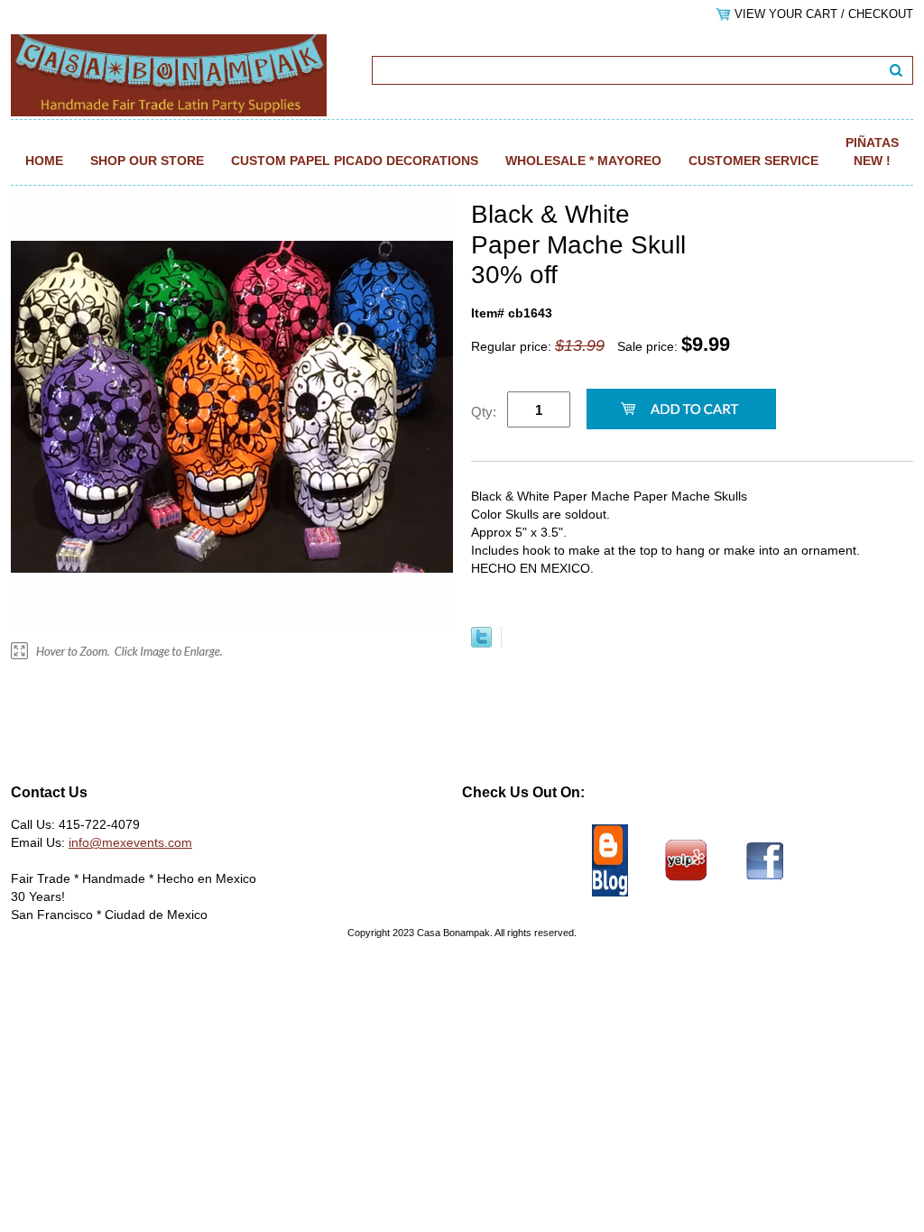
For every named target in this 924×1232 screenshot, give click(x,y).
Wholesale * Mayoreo (583, 160)
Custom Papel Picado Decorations (354, 160)
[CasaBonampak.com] (169, 74)
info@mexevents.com (130, 842)
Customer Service (753, 160)
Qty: (483, 411)
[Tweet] (481, 643)
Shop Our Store (147, 160)
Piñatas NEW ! (872, 151)
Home (44, 160)
